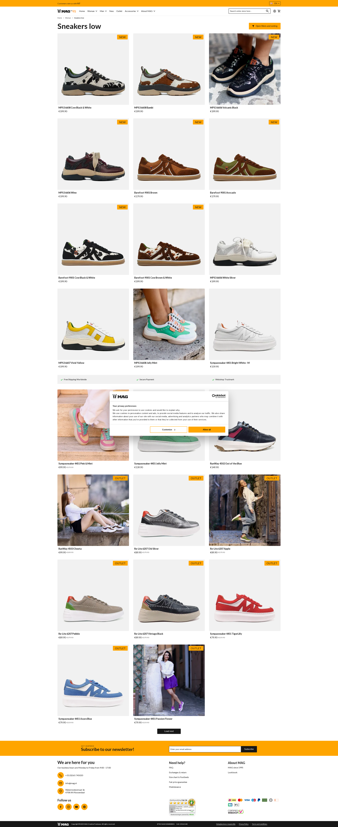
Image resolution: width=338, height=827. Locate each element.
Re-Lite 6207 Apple (220, 549)
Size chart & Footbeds (179, 777)
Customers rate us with (68, 3)
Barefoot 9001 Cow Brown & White (153, 277)
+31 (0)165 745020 (74, 775)
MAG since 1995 (235, 767)
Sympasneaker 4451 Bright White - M (230, 363)
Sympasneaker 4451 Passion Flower (153, 719)
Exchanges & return (177, 772)
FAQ (171, 767)
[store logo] (66, 11)
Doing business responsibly (225, 824)
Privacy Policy (243, 824)
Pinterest (84, 807)
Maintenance (175, 787)
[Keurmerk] (236, 812)
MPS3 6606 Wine (67, 192)
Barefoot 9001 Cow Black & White (76, 277)
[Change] (274, 11)
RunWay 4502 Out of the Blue (226, 463)
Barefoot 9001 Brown (145, 192)
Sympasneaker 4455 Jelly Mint (150, 463)
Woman (68, 18)
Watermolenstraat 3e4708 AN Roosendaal (75, 791)
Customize (167, 429)
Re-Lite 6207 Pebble (69, 634)
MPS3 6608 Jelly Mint (145, 363)
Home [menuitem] (82, 11)
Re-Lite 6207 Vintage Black (148, 634)
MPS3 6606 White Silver (223, 277)
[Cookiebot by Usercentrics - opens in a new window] (214, 396)
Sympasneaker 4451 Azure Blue (75, 719)
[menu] (109, 11)
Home (59, 18)
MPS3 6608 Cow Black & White (74, 107)
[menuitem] (92, 11)
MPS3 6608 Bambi (143, 107)
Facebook (60, 807)
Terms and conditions (259, 824)
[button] (274, 3)
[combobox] (250, 11)
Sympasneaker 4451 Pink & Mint (75, 463)
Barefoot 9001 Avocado (223, 192)
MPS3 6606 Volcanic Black (224, 107)
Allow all (207, 429)
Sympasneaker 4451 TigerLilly (226, 634)
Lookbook (232, 772)
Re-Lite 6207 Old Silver (146, 549)
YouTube (76, 807)
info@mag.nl (71, 783)
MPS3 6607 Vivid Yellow (71, 363)
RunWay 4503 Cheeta (70, 549)
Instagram (68, 807)
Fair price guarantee (178, 782)
